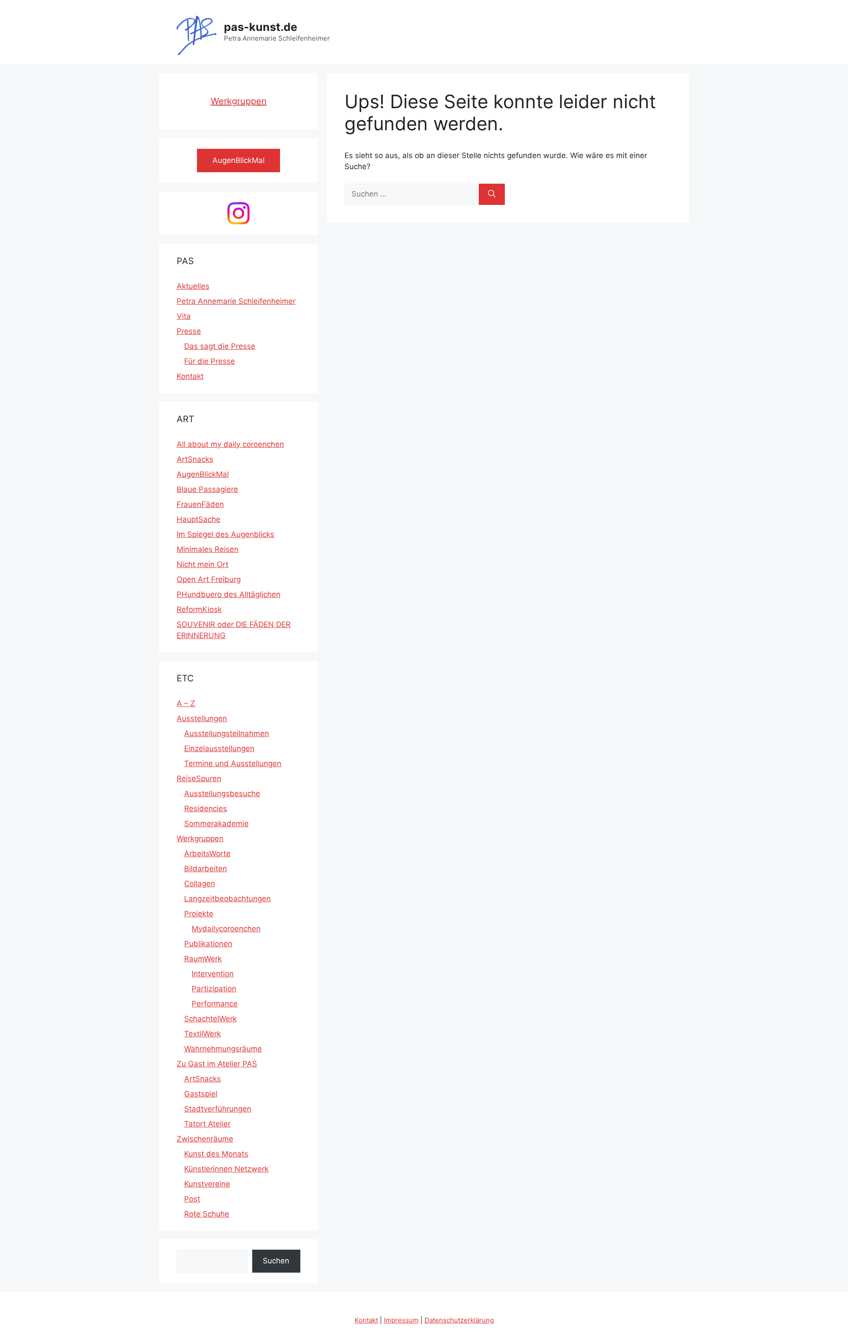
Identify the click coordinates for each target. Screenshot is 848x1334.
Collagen (199, 883)
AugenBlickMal (203, 474)
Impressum (401, 1320)
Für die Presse (209, 361)
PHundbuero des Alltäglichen (228, 594)
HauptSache (198, 519)
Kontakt (190, 376)
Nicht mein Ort (202, 564)
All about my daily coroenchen (230, 444)
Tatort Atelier (207, 1123)
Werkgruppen (239, 101)
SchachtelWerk (210, 1018)
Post (192, 1198)
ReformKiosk (199, 609)
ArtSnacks (195, 459)
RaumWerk (203, 958)
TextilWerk (202, 1033)
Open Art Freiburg (209, 579)
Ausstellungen (202, 718)
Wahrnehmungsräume (223, 1048)
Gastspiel (200, 1093)
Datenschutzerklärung (459, 1320)
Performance (215, 1003)
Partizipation (214, 988)
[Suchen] (492, 194)
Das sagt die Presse (219, 346)
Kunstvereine (207, 1183)
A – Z (186, 703)
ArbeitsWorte (207, 853)
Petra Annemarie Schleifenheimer (236, 301)
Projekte (198, 913)
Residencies (205, 808)
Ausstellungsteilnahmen (226, 733)
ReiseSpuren (199, 778)
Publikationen (208, 943)
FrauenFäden (200, 504)
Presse (189, 331)
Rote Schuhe (206, 1213)
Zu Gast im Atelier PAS (217, 1063)
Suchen (276, 1260)
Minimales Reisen (207, 549)
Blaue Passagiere (207, 489)
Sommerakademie (216, 823)
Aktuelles (193, 286)
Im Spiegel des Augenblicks (225, 534)
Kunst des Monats (216, 1153)
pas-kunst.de (260, 27)
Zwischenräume (205, 1138)
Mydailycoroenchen (226, 928)
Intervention (213, 973)
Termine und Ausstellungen (232, 763)
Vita (184, 316)
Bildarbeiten (205, 868)
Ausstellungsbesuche (222, 793)
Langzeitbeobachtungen (227, 898)
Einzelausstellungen (219, 748)
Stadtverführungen (217, 1108)
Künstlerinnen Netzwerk (226, 1168)
